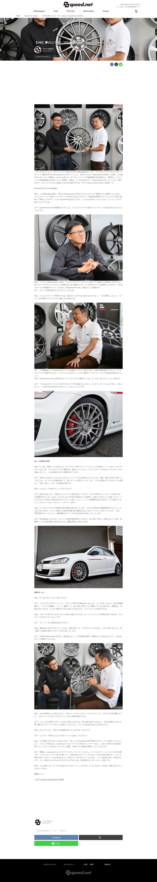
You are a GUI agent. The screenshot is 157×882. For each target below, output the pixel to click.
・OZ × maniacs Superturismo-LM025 (49, 779)
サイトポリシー (69, 864)
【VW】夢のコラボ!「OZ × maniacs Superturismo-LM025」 (75, 42)
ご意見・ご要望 (88, 864)
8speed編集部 (48, 49)
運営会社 (107, 864)
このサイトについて (49, 864)
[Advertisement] (78, 85)
